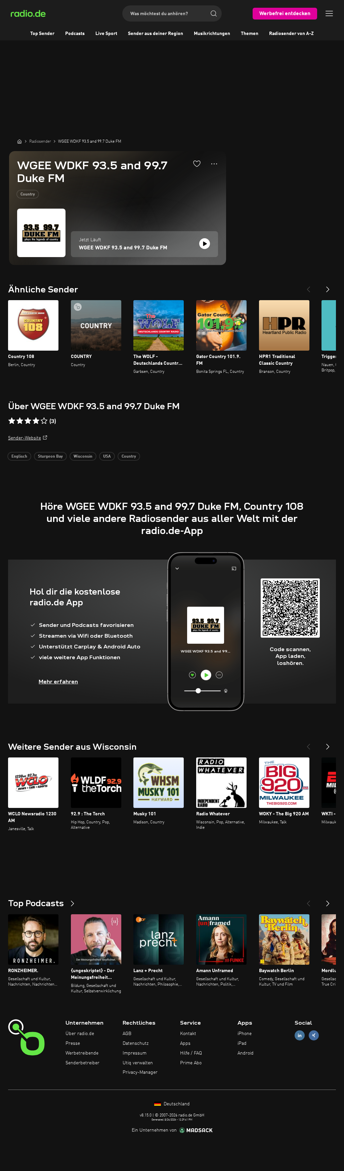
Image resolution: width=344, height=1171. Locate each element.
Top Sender (42, 33)
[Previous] (308, 287)
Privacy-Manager (140, 1072)
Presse (73, 1043)
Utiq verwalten (138, 1063)
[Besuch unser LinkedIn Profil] (299, 1035)
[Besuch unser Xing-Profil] (313, 1035)
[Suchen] (214, 13)
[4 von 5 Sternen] (36, 421)
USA (107, 457)
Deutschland (176, 1104)
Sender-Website (24, 438)
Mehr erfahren (58, 681)
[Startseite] (19, 141)
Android (246, 1053)
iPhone (245, 1033)
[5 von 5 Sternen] (44, 421)
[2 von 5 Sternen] (20, 421)
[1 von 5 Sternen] (12, 421)
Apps (185, 1043)
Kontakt (188, 1033)
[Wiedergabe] (204, 243)
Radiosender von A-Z (291, 33)
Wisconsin (83, 457)
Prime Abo (191, 1063)
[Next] (328, 287)
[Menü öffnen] (329, 13)
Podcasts (75, 33)
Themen (249, 33)
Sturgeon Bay (50, 457)
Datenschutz (135, 1043)
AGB (127, 1033)
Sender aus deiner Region (155, 33)
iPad (242, 1043)
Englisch (19, 457)
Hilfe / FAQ (191, 1053)
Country (27, 194)
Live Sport (106, 33)
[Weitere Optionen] (214, 164)
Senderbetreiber (82, 1063)
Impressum (134, 1053)
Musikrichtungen (212, 33)
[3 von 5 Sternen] (28, 421)
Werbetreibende (82, 1053)
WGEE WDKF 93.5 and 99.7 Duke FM (123, 248)
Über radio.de (80, 1033)
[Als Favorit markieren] (196, 163)
